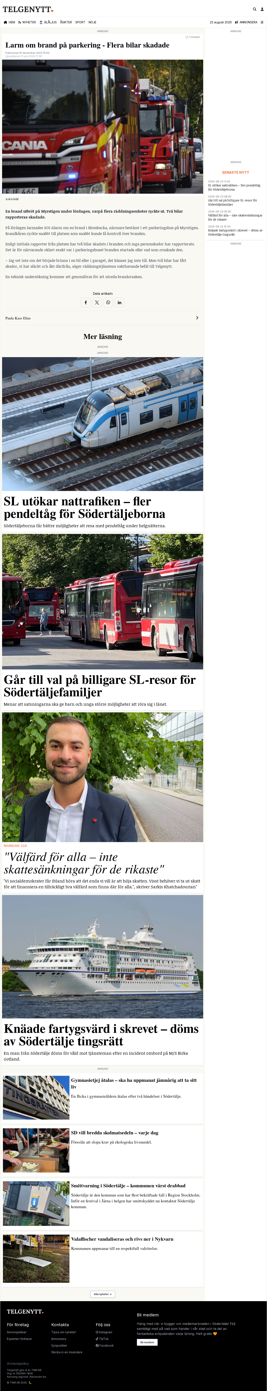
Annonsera (58, 1339)
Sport (80, 22)
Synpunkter (59, 1345)
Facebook (106, 1345)
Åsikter (66, 22)
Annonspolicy (18, 1363)
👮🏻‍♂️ (48, 22)
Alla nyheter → (103, 1294)
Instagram (105, 1332)
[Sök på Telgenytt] (255, 9)
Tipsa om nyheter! (63, 1332)
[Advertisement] (236, 96)
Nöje (92, 22)
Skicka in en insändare (66, 1352)
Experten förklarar (19, 1339)
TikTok (103, 1339)
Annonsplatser (16, 1332)
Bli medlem (147, 1342)
